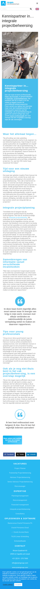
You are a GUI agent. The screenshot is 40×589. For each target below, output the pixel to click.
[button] (37, 3)
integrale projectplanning (18, 217)
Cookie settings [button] (8, 584)
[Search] (31, 9)
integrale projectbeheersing (17, 99)
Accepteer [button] (18, 584)
